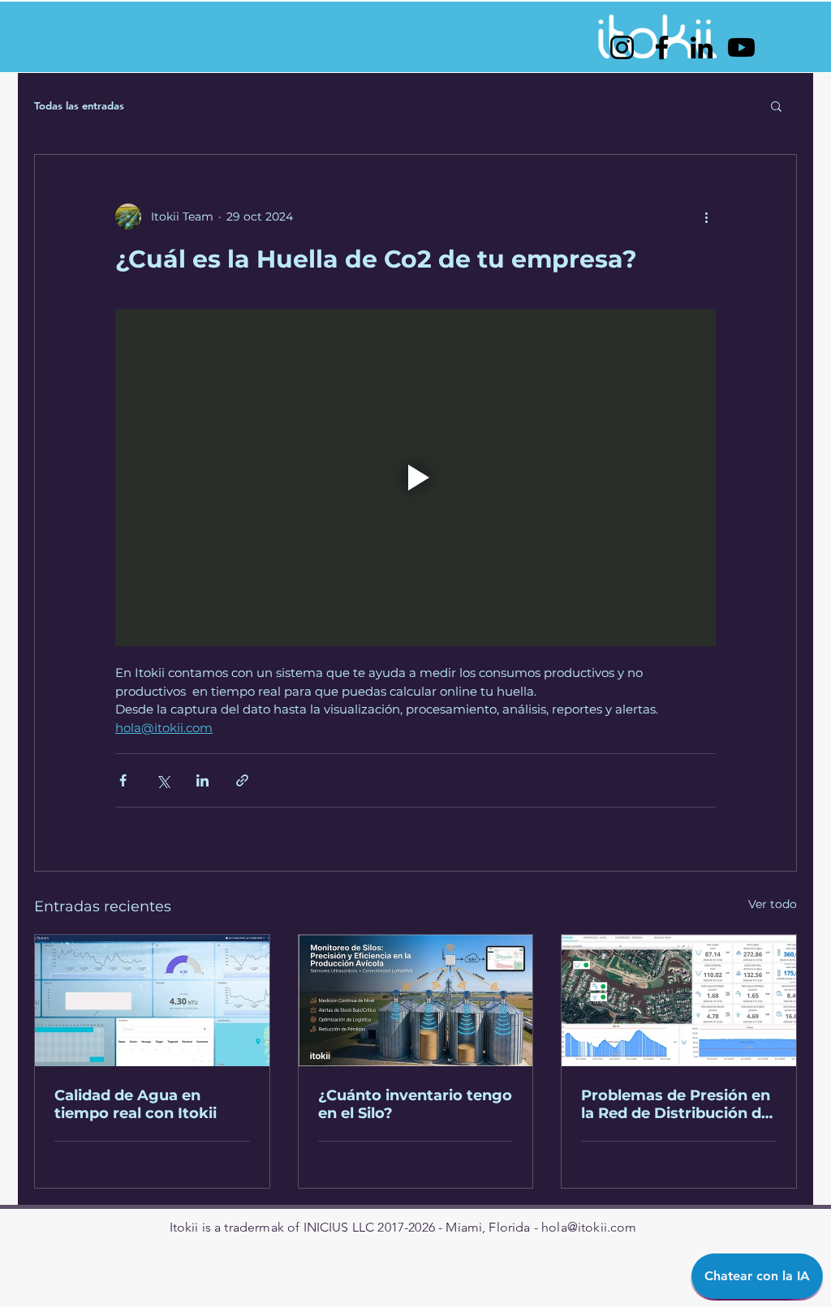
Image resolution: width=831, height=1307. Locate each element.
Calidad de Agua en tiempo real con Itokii (135, 1104)
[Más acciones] (706, 216)
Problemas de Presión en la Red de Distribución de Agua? (675, 1104)
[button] (776, 105)
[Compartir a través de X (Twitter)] (162, 780)
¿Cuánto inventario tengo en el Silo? (415, 1104)
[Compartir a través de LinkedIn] (202, 780)
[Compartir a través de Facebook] (123, 780)
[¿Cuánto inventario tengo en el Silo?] (416, 1000)
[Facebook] (662, 47)
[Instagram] (622, 47)
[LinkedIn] (701, 47)
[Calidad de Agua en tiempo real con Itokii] (152, 1000)
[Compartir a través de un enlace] (242, 780)
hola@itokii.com (588, 1227)
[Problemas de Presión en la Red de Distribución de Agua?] (679, 1000)
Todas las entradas (79, 105)
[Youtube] (741, 47)
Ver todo (772, 904)
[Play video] (415, 477)
